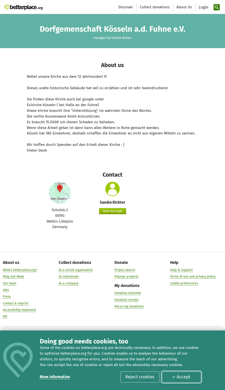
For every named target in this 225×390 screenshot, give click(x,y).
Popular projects (126, 276)
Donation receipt (126, 300)
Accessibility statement (19, 310)
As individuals (69, 276)
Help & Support (181, 270)
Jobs (6, 290)
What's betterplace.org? (20, 270)
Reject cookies (139, 376)
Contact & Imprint (15, 303)
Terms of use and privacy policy (193, 276)
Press (7, 296)
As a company (68, 283)
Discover (125, 7)
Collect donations (155, 7)
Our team (9, 283)
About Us (184, 7)
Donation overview (127, 293)
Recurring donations (129, 306)
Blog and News (13, 276)
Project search (124, 270)
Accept (183, 376)
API (5, 316)
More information (55, 377)
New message (112, 211)
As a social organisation (76, 270)
